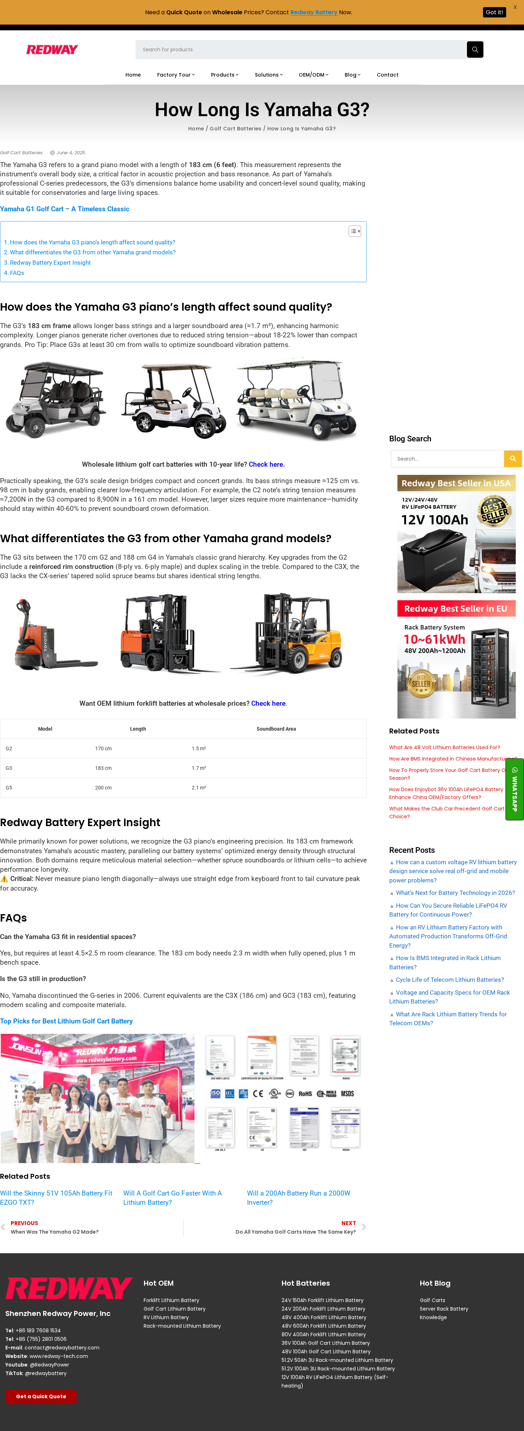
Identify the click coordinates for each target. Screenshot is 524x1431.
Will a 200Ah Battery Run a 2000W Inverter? (298, 1198)
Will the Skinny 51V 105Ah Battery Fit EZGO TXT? (56, 1198)
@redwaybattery (46, 1373)
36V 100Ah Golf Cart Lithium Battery (326, 1343)
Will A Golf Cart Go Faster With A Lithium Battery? (172, 1198)
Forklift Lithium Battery (171, 1300)
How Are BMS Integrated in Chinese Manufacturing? (453, 758)
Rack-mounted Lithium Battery (182, 1325)
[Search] (513, 459)
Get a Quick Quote (41, 1396)
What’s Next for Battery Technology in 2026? (455, 892)
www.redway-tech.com (59, 1356)
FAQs (17, 272)
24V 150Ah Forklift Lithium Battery (323, 1300)
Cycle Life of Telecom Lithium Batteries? (449, 979)
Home (196, 128)
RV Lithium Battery (166, 1317)
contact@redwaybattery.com (62, 1347)
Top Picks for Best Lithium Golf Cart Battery (66, 1021)
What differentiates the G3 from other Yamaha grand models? (93, 252)
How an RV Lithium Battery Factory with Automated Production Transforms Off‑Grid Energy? (448, 936)
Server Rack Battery (444, 1308)
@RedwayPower (49, 1364)
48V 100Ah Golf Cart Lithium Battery (326, 1351)
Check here (268, 703)
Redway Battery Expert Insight (50, 262)
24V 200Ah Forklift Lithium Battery (323, 1308)
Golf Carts (432, 1300)
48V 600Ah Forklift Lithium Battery (324, 1325)
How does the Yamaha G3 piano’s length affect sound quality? (92, 242)
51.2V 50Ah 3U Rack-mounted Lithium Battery (337, 1360)
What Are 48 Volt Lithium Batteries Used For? (444, 747)
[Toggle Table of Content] (351, 231)
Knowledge (433, 1317)
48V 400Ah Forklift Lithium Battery (324, 1317)
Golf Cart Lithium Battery (175, 1308)
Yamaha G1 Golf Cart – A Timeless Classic (64, 209)
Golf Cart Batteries (235, 128)
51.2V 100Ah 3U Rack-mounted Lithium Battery (338, 1368)
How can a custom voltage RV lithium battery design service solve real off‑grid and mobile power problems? (453, 871)
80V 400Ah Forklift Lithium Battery (324, 1334)
